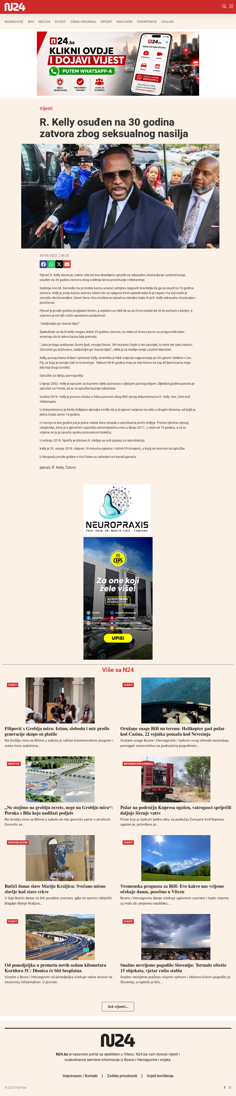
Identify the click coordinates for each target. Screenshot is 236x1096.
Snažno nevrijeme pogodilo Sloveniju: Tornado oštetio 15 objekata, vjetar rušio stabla (173, 968)
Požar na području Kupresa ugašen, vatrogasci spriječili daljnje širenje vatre (175, 810)
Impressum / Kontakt (80, 1076)
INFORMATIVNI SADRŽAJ (138, 763)
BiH (31, 22)
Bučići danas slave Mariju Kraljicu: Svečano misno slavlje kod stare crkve (55, 889)
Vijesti (46, 108)
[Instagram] (229, 1087)
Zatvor (70, 467)
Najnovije (14, 22)
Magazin (124, 22)
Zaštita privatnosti (122, 1076)
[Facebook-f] (224, 1087)
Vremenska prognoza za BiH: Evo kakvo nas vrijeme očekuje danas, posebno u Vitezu (172, 889)
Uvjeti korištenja (160, 1076)
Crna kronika (83, 22)
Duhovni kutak (18, 842)
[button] (43, 264)
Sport (106, 22)
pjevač (45, 467)
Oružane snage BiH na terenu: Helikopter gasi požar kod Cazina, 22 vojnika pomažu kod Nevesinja (172, 731)
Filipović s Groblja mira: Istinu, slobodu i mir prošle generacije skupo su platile (57, 731)
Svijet (60, 22)
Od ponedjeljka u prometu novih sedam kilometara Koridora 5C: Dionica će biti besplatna (55, 968)
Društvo (14, 763)
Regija (44, 22)
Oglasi (167, 22)
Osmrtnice (147, 22)
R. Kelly (58, 467)
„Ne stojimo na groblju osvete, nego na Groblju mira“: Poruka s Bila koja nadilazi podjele (59, 810)
